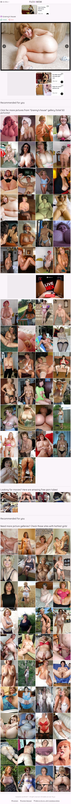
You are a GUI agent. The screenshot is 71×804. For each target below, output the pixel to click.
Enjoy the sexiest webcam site (57, 87)
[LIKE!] (1, 19)
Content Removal (26, 801)
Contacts (15, 801)
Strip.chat (40, 13)
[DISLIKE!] (9, 19)
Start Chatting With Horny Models (42, 9)
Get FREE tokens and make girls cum (57, 76)
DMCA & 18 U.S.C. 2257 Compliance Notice (47, 801)
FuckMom (35, 2)
